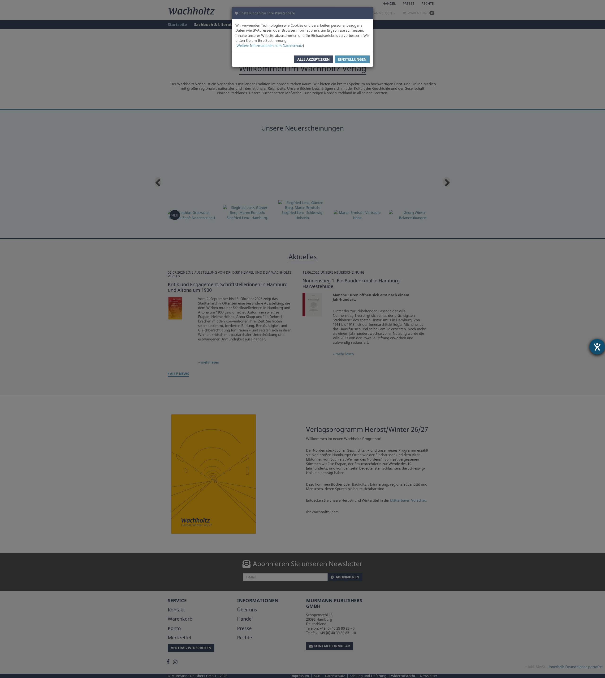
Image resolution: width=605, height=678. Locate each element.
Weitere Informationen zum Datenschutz (270, 45)
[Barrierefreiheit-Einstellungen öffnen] (597, 347)
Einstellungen (352, 59)
